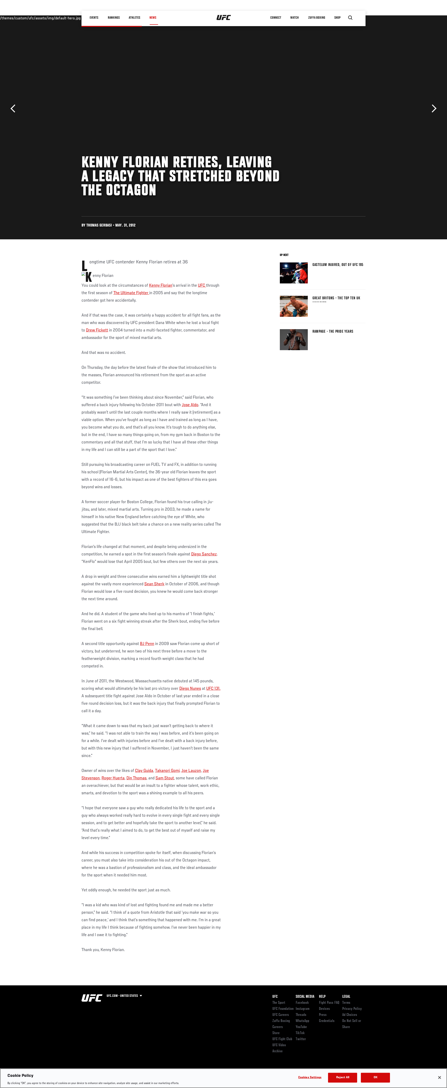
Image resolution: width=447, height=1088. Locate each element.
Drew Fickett (97, 330)
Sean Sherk (154, 584)
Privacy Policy (352, 1009)
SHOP (338, 18)
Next (432, 109)
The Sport (278, 1003)
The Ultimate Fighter (131, 293)
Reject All (342, 1077)
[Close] (439, 1077)
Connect (275, 18)
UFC (202, 285)
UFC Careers (280, 1015)
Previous (14, 109)
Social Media (305, 997)
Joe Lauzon (191, 770)
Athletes (134, 18)
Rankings (114, 18)
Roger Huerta (113, 778)
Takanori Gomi (167, 770)
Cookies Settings (310, 1077)
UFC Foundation (283, 1009)
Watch (294, 18)
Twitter (301, 1039)
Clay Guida (144, 770)
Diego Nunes (190, 688)
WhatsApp (302, 1021)
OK (375, 1077)
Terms (346, 1003)
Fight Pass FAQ (329, 1003)
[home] (224, 18)
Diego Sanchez (204, 554)
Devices (324, 1009)
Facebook (302, 1003)
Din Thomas (136, 778)
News (152, 18)
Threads (301, 1015)
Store (276, 1033)
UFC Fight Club (282, 1039)
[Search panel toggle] (350, 17)
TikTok (300, 1033)
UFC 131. (213, 688)
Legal (346, 997)
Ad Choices (349, 1015)
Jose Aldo (190, 405)
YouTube (301, 1027)
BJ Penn (147, 644)
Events (94, 18)
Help (322, 997)
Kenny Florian (160, 285)
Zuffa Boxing (316, 18)
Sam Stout (165, 778)
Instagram (302, 1009)
